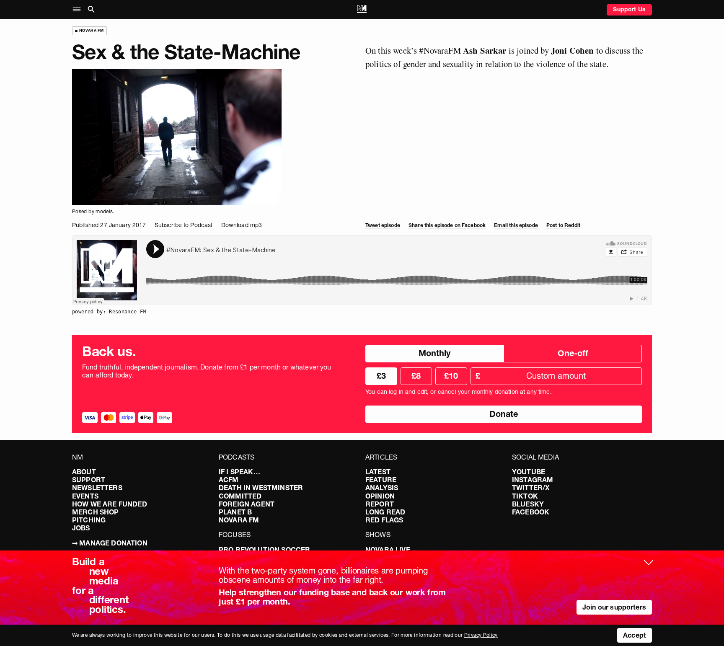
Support (88, 479)
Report (379, 504)
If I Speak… (239, 472)
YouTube (528, 472)
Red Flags (384, 520)
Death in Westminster (261, 487)
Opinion (380, 496)
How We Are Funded (109, 504)
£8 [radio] (416, 376)
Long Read (385, 512)
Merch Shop (95, 512)
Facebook (530, 512)
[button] (78, 9)
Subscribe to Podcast (184, 225)
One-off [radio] (573, 353)
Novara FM (239, 520)
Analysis (381, 487)
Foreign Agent (246, 504)
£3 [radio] (381, 376)
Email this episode (516, 225)
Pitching (89, 520)
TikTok (525, 496)
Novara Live (387, 549)
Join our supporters (614, 607)
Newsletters (97, 487)
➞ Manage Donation (109, 543)
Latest (377, 472)
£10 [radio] (451, 376)
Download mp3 (241, 225)
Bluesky (528, 504)
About (84, 472)
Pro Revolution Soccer (264, 549)
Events (85, 496)
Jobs (81, 528)
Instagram (532, 479)
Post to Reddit (563, 225)
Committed (240, 496)
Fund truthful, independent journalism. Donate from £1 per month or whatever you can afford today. (206, 371)
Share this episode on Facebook (447, 225)
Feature (380, 479)
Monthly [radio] (434, 353)
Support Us (629, 9)
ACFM (229, 479)
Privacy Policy (481, 635)
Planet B (235, 512)
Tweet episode (382, 225)
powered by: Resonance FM (109, 312)
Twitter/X (531, 487)
